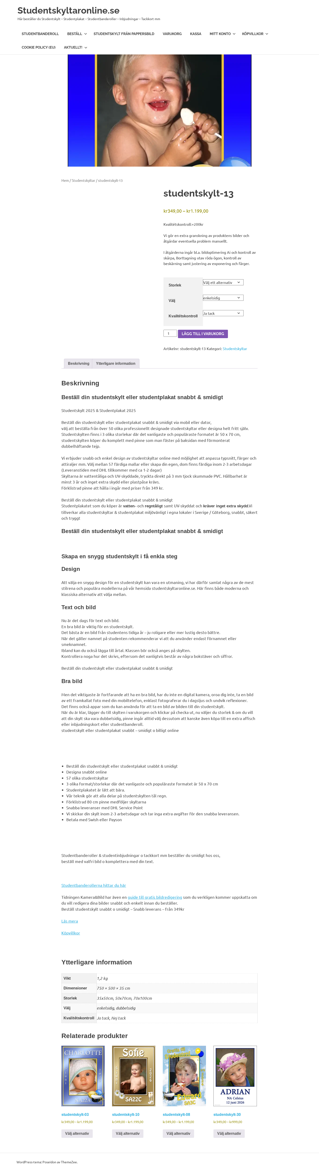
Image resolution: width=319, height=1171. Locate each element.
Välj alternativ (77, 1133)
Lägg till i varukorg (203, 334)
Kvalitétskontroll (183, 316)
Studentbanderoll (40, 34)
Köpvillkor (252, 34)
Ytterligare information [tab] (115, 363)
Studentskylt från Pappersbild (124, 34)
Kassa (195, 34)
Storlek (175, 285)
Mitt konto (220, 34)
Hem (65, 180)
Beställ (74, 34)
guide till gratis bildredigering (155, 897)
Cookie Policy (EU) (39, 47)
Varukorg (172, 34)
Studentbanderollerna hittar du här (93, 885)
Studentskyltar (83, 180)
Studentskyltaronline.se (69, 10)
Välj (172, 301)
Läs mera (69, 920)
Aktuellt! (73, 47)
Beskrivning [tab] (78, 363)
